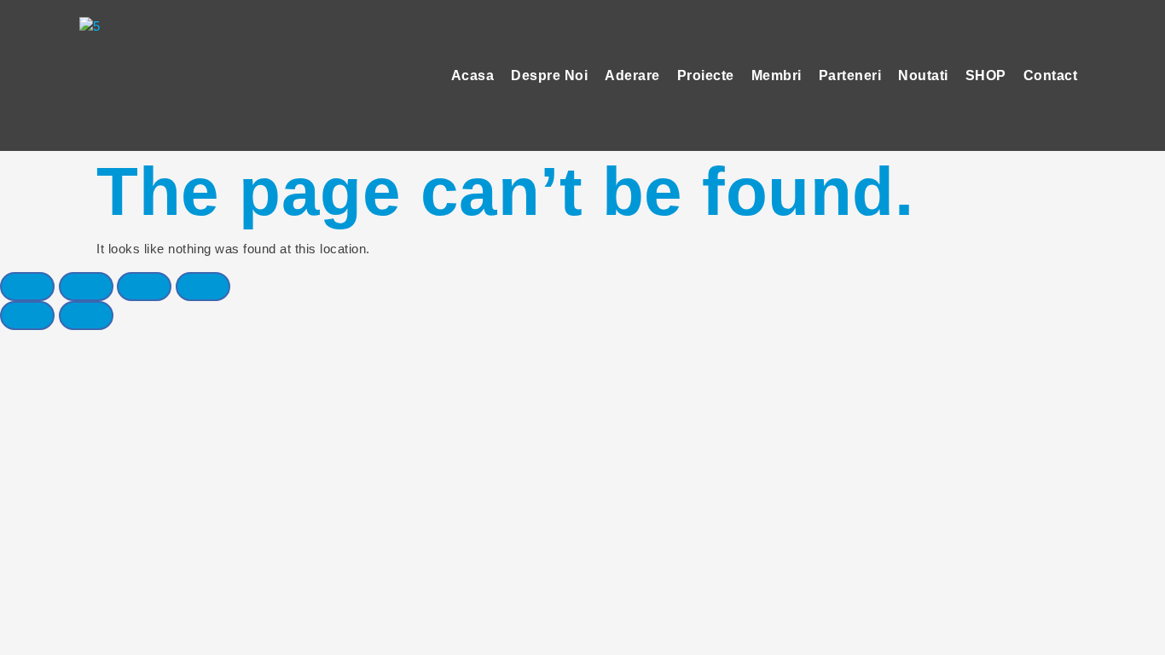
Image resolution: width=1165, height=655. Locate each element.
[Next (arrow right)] (86, 315)
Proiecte (705, 75)
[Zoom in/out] (203, 286)
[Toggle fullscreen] (144, 286)
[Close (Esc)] (27, 286)
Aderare (632, 75)
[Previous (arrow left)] (27, 315)
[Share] (86, 286)
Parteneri (850, 75)
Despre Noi (549, 75)
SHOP (985, 75)
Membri (776, 75)
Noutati (923, 75)
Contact (1050, 75)
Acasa (473, 75)
